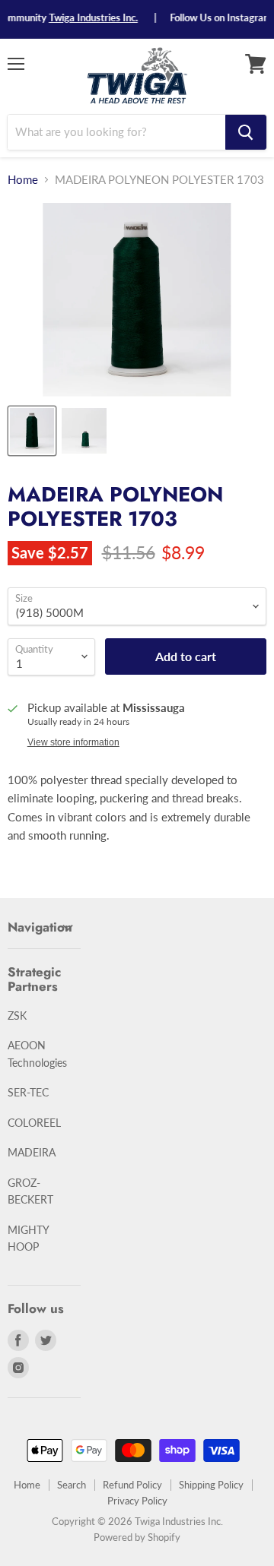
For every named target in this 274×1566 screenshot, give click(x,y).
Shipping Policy (211, 1485)
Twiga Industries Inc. (86, 17)
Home (23, 179)
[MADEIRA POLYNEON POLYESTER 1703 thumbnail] (32, 431)
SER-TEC (28, 1092)
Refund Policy (132, 1485)
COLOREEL (34, 1122)
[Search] (245, 132)
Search (71, 1485)
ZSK (17, 1015)
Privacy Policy (137, 1501)
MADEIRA (32, 1152)
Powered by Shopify (137, 1537)
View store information (73, 742)
